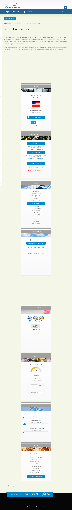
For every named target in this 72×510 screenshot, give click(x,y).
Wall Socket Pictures (36, 477)
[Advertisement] (36, 69)
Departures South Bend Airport (36, 158)
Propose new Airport (40, 506)
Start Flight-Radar (36, 163)
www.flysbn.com (36, 223)
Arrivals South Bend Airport (36, 149)
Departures (36, 152)
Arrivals (36, 143)
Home (9, 24)
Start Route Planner (36, 203)
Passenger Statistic (36, 117)
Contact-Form (36, 219)
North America (17, 24)
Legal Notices (29, 506)
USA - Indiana (27, 24)
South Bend (36, 24)
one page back (13, 486)
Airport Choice (11, 18)
